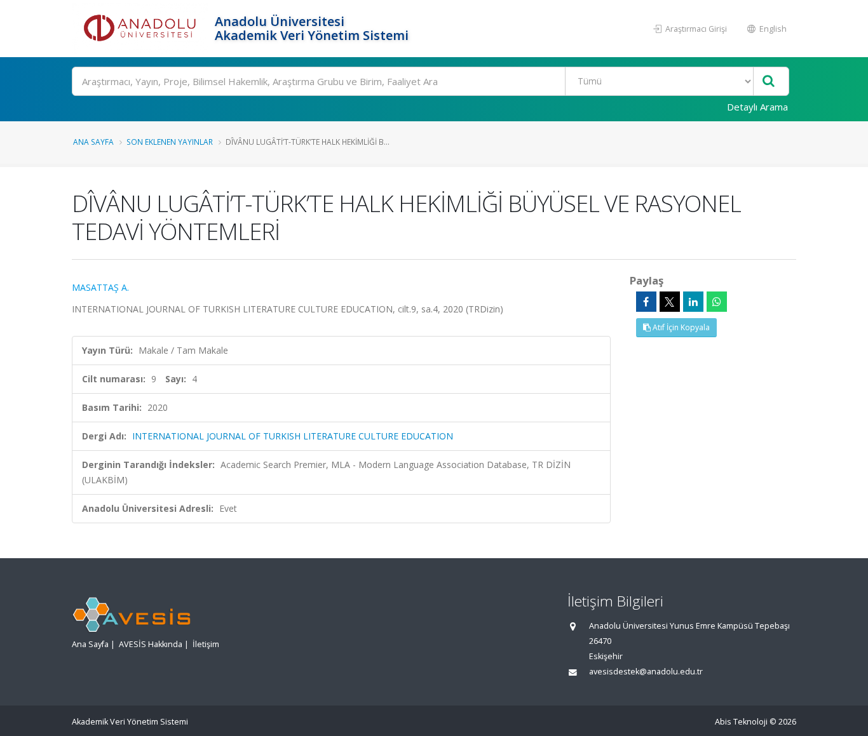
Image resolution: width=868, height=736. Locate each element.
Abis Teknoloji (741, 721)
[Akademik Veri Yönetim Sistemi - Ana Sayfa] (142, 28)
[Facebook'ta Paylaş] (646, 301)
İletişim (206, 644)
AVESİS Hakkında (150, 644)
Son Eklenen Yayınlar (169, 142)
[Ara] (768, 81)
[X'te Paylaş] (670, 301)
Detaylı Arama (757, 106)
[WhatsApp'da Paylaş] (717, 301)
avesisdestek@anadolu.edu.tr (646, 671)
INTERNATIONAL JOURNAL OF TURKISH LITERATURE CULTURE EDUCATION (292, 436)
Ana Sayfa (93, 142)
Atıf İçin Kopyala (680, 327)
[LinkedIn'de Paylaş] (693, 301)
